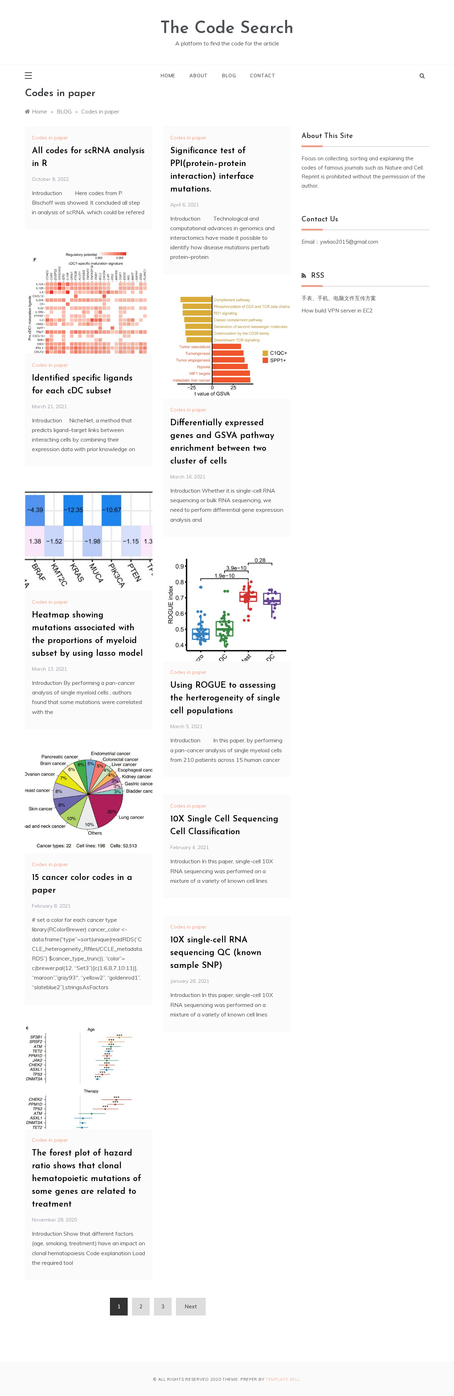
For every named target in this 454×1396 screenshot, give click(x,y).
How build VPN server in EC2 (337, 310)
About (198, 75)
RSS (317, 275)
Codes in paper (50, 137)
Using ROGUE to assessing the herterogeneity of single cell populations (225, 698)
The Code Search (227, 28)
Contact (263, 75)
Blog (229, 75)
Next (191, 1306)
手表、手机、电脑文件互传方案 (338, 298)
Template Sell (283, 1379)
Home (168, 75)
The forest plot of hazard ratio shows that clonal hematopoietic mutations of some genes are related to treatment (86, 1179)
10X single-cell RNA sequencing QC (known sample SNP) (215, 953)
